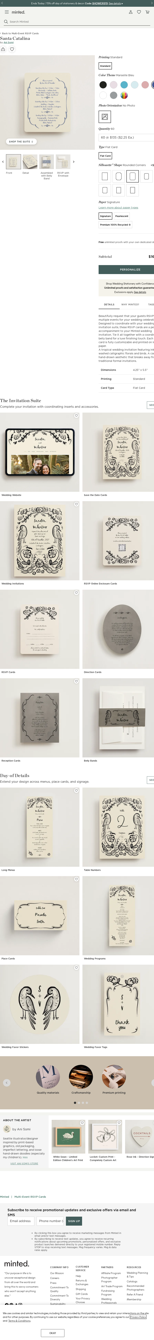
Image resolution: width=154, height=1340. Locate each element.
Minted (4, 1196)
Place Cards (8, 958)
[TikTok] (16, 1304)
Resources (134, 1267)
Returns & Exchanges (82, 1282)
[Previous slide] (3, 162)
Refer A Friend (135, 1294)
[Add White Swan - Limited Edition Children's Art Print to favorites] (82, 1123)
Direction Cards (92, 672)
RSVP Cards (8, 672)
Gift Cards (82, 1294)
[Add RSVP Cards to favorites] (76, 592)
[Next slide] (74, 162)
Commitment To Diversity (59, 1297)
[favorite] (12, 49)
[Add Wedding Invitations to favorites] (76, 504)
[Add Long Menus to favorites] (76, 790)
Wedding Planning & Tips (137, 1274)
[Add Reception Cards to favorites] (76, 681)
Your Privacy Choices (83, 1300)
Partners (107, 1267)
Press (53, 1283)
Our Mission (57, 1273)
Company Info (59, 1267)
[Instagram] (20, 1304)
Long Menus (8, 870)
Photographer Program (109, 1279)
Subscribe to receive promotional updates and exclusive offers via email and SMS (72, 1212)
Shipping (81, 1289)
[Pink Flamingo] (145, 84)
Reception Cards (11, 760)
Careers (54, 1278)
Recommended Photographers (135, 1287)
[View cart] (147, 12)
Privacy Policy (138, 1317)
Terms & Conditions (19, 1320)
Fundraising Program (108, 1292)
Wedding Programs (95, 958)
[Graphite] (103, 95)
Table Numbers (92, 870)
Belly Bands (90, 760)
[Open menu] (7, 12)
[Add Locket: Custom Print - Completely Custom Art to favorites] (119, 1123)
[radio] (105, 66)
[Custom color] (124, 95)
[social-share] (3, 49)
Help (78, 1276)
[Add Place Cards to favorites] (76, 879)
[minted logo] (18, 12)
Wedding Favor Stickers (15, 1047)
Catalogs (132, 1281)
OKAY (52, 1333)
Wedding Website (11, 495)
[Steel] (113, 95)
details (109, 304)
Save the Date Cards (95, 495)
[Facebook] (7, 1304)
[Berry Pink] (113, 84)
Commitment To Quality (59, 1289)
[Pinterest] (11, 1304)
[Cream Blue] (124, 84)
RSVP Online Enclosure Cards (100, 583)
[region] (77, 1322)
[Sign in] (131, 12)
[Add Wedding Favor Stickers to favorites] (76, 967)
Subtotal (105, 257)
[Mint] (134, 84)
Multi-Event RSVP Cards (30, 1196)
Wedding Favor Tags (95, 1047)
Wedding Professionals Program (109, 1302)
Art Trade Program (112, 1286)
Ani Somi (9, 42)
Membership (134, 1299)
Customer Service (82, 1268)
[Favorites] (139, 12)
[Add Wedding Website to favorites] (76, 415)
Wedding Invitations (13, 583)
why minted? (130, 304)
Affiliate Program (111, 1273)
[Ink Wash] (103, 84)
